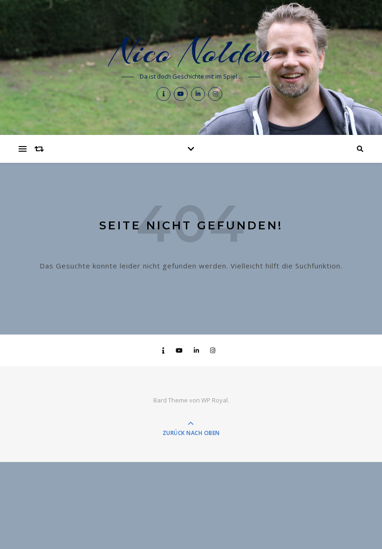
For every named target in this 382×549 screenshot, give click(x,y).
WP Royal (214, 400)
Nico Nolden (191, 51)
